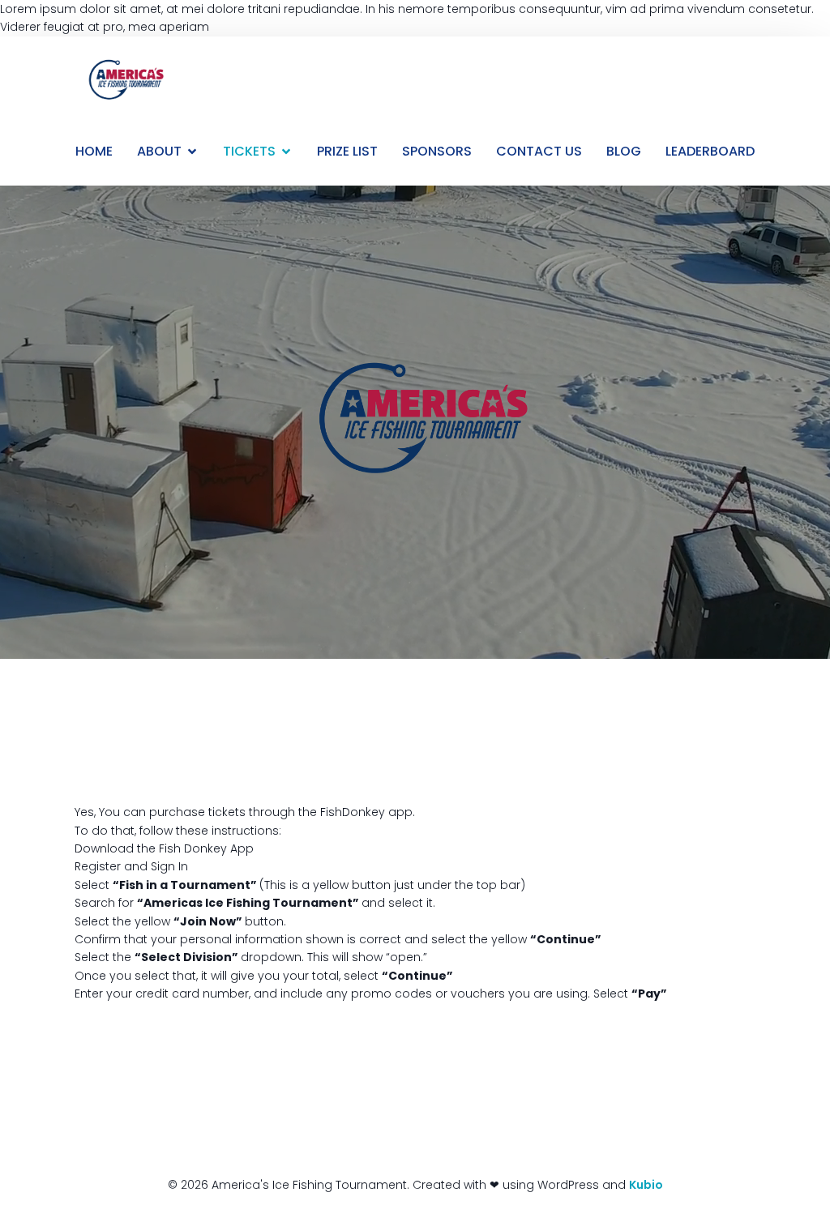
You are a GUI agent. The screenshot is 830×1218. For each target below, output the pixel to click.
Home (94, 151)
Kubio (646, 1185)
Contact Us (539, 151)
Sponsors (437, 151)
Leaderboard (710, 151)
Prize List (347, 151)
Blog (623, 151)
